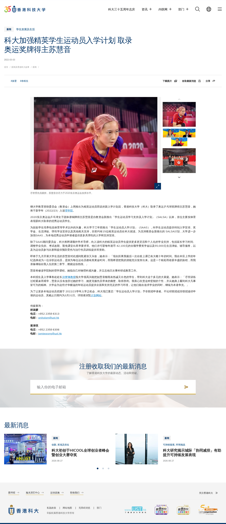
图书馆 (11, 492)
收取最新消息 (189, 80)
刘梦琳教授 (69, 277)
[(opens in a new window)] (161, 510)
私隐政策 (51, 507)
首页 (6, 67)
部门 (99, 507)
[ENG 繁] (208, 9)
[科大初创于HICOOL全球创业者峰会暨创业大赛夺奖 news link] (57, 449)
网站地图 (67, 507)
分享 (208, 80)
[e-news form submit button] (186, 387)
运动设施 (55, 492)
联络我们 (74, 492)
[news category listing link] (25, 29)
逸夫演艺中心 (33, 492)
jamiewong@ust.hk (50, 333)
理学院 (69, 210)
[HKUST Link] (24, 9)
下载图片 (168, 80)
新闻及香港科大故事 (20, 67)
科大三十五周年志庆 (121, 9)
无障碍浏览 (84, 507)
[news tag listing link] (14, 81)
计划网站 (96, 295)
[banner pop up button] (157, 186)
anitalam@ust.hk (48, 317)
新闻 (35, 67)
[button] (179, 177)
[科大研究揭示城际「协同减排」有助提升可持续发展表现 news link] (168, 449)
